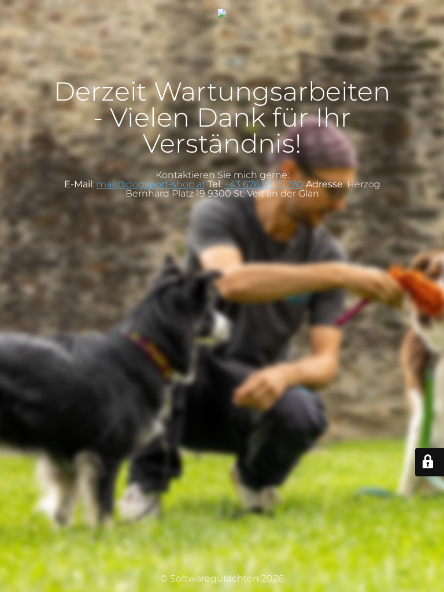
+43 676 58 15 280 (264, 184)
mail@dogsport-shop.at (151, 184)
